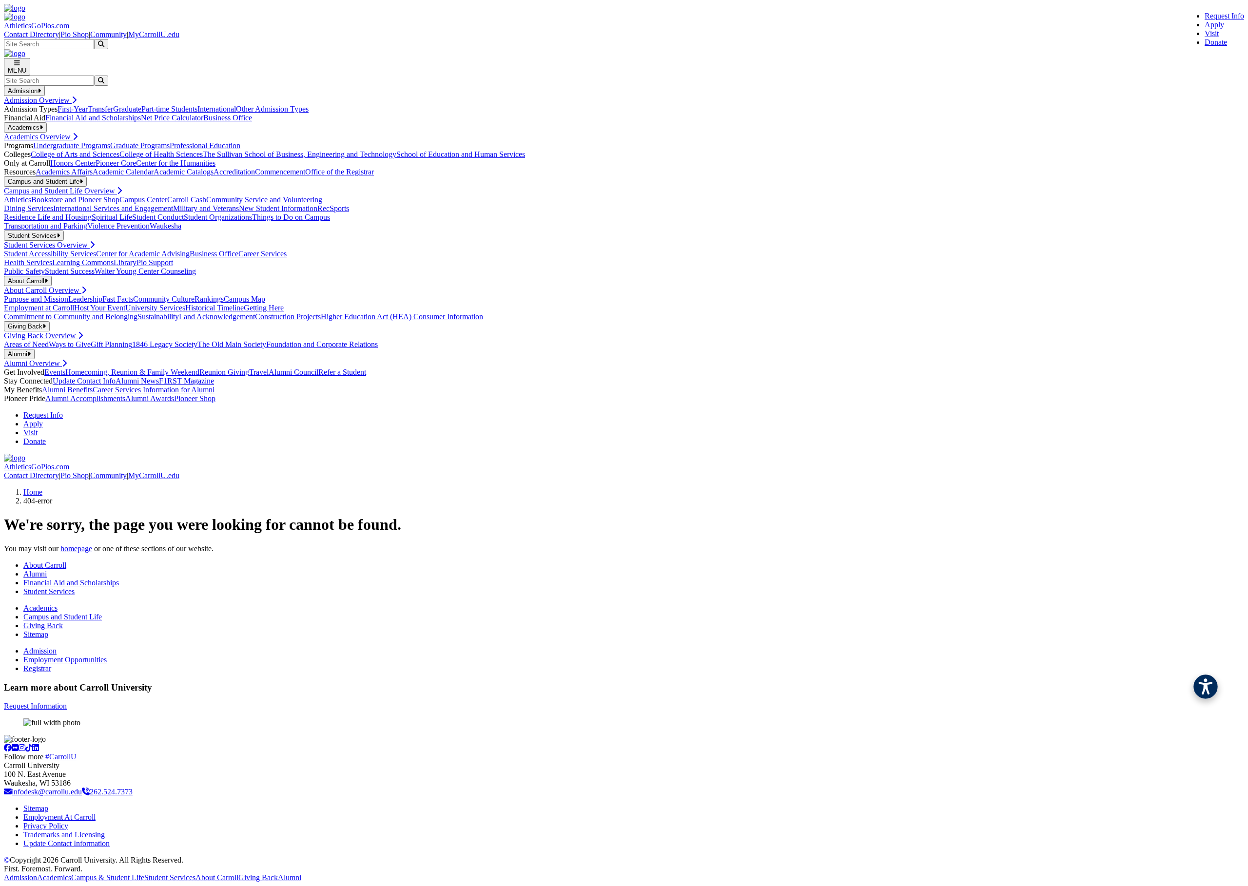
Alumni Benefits (67, 389)
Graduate (127, 109)
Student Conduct (158, 217)
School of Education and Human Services (460, 154)
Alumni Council (293, 372)
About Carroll (44, 565)
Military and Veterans (206, 208)
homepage (76, 548)
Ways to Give (70, 344)
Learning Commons (83, 262)
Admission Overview (38, 100)
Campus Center (143, 199)
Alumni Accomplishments (85, 398)
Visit (1212, 33)
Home (32, 492)
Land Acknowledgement (217, 316)
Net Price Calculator (172, 118)
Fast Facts (117, 299)
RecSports (333, 208)
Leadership (85, 299)
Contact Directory (31, 34)
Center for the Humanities (175, 163)
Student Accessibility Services (50, 254)
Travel (259, 372)
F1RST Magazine (186, 381)
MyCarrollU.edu (153, 34)
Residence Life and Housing (48, 217)
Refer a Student (342, 372)
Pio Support (154, 262)
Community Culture (164, 299)
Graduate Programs (140, 145)
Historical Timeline (214, 308)
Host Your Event (99, 308)
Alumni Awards (149, 398)
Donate (1216, 42)
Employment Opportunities (65, 659)
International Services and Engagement (113, 208)
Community (108, 34)
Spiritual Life (112, 217)
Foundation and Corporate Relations (322, 344)
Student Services (49, 591)
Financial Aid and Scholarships (93, 118)
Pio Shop (74, 34)
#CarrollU (61, 756)
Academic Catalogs (184, 172)
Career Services (262, 254)
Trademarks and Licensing (64, 834)
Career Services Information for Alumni (153, 389)
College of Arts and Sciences (75, 154)
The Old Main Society (231, 344)
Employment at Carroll (39, 308)
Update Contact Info (84, 381)
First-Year (73, 109)
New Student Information (278, 208)
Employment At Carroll (59, 817)
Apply (1214, 24)
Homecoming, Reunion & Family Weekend (132, 372)
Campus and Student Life (62, 617)
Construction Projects (288, 316)
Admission (40, 651)
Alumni (35, 574)
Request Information (35, 706)
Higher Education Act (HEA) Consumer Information (402, 316)
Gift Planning (111, 344)
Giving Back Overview (41, 335)
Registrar (37, 668)
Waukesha (165, 226)
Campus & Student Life (107, 877)
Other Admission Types (272, 109)
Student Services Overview (47, 245)
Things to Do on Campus (291, 217)
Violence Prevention (118, 226)
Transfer (100, 109)
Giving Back (43, 625)
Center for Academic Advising (143, 254)
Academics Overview (38, 137)
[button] (1205, 686)
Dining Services (28, 208)
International (216, 109)
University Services (155, 308)
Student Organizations (218, 217)
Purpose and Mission (36, 299)
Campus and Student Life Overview (60, 191)
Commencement (280, 172)
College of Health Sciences (161, 154)
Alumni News (137, 381)
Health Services (28, 262)
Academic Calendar (123, 172)
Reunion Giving (224, 372)
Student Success (70, 271)
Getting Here (264, 308)
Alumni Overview (33, 363)
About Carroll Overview (42, 290)
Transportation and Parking (45, 226)
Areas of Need (26, 344)
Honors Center (73, 163)
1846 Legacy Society (164, 344)
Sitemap (35, 634)
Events (54, 372)
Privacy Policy (45, 826)
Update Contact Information (66, 843)
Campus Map (244, 299)
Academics (40, 608)
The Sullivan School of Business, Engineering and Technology (299, 154)
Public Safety (24, 271)
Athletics (17, 199)
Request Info (1224, 16)
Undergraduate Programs (71, 145)
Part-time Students (169, 109)
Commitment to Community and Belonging (70, 316)
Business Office (227, 118)
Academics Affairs (64, 172)
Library (125, 262)
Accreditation (234, 172)
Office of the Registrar (339, 172)
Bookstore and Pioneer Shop (75, 199)
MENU (17, 70)
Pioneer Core (116, 163)
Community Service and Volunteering (264, 199)
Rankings (209, 299)
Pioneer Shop (194, 398)
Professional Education (205, 145)
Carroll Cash (186, 199)
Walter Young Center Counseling (145, 271)
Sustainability (158, 316)
